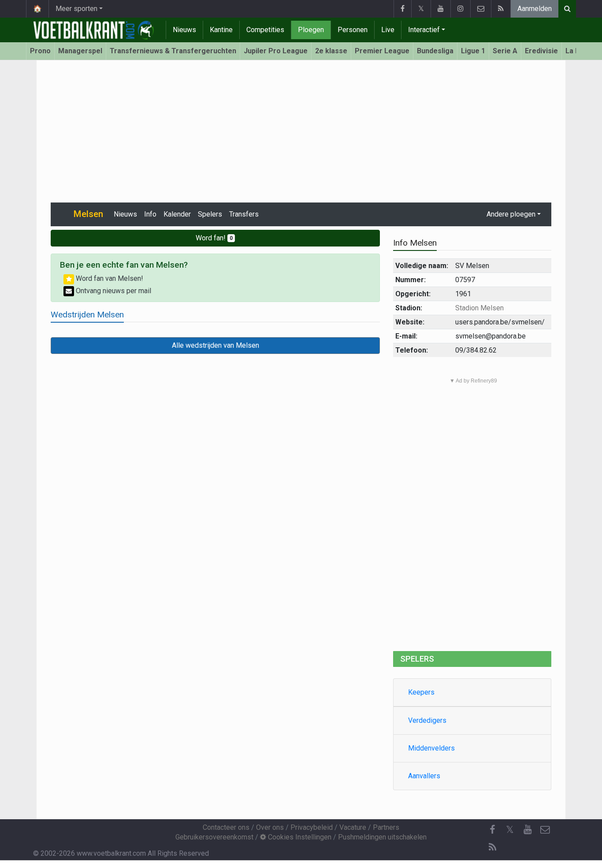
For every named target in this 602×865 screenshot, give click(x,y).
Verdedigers (427, 720)
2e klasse (331, 51)
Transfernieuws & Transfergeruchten (173, 51)
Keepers (421, 692)
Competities (265, 30)
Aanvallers (424, 776)
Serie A (505, 51)
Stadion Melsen (479, 308)
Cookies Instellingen (298, 837)
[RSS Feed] (500, 9)
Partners (386, 827)
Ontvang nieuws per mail (112, 291)
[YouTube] (440, 9)
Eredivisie (541, 51)
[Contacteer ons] (480, 9)
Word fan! (214, 238)
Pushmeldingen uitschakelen (382, 837)
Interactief (424, 30)
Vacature (352, 827)
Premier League (382, 51)
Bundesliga (435, 51)
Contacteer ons (226, 827)
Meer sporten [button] (76, 8)
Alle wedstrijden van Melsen (215, 345)
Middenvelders (431, 748)
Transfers (244, 214)
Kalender (177, 214)
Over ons (270, 827)
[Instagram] (460, 9)
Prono (40, 51)
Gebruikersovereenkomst (214, 837)
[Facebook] (402, 9)
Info (150, 214)
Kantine (221, 30)
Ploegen (311, 30)
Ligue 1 (473, 51)
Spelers (210, 214)
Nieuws (184, 30)
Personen (353, 30)
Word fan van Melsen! (108, 278)
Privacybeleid (311, 827)
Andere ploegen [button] (511, 214)
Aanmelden (534, 8)
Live (387, 30)
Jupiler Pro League (276, 51)
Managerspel (80, 51)
